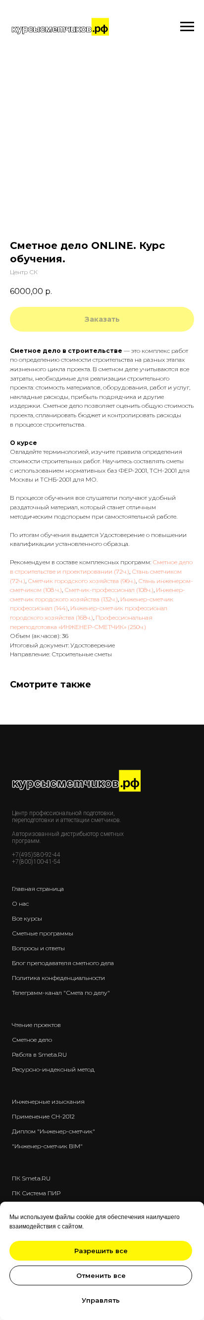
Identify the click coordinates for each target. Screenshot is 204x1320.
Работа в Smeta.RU (39, 1054)
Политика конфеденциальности (58, 977)
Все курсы (27, 918)
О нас (20, 903)
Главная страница (38, 888)
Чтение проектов (36, 1024)
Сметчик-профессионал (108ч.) (108, 589)
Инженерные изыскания (48, 1101)
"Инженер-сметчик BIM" (47, 1146)
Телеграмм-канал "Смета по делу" (61, 992)
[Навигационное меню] (187, 27)
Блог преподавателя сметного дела (63, 963)
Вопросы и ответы (38, 948)
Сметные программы (42, 933)
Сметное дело (32, 1039)
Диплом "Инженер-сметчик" (53, 1131)
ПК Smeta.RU (31, 1178)
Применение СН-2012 (43, 1116)
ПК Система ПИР (36, 1193)
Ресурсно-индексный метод (53, 1069)
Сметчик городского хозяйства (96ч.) (82, 581)
